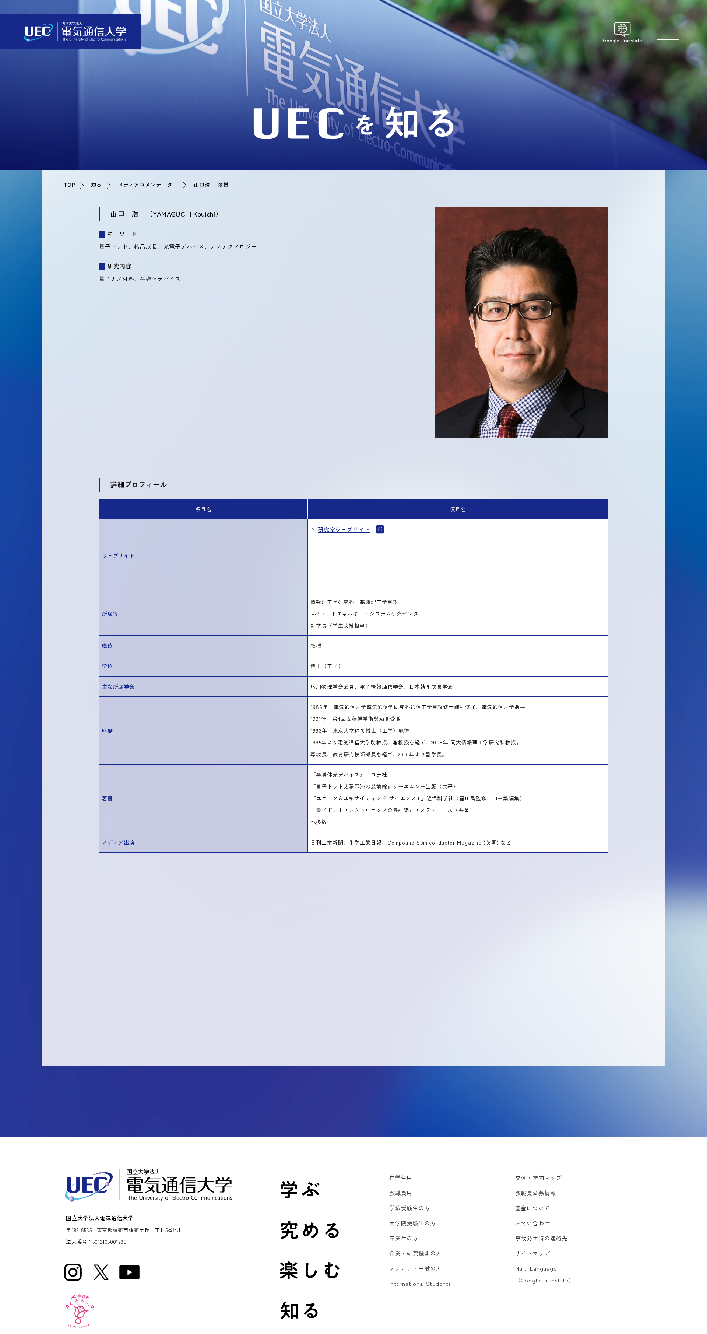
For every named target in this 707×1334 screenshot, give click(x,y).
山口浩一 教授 (211, 184)
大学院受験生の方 (412, 1223)
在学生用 (401, 1178)
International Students (420, 1283)
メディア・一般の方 (415, 1268)
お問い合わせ (532, 1223)
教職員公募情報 (535, 1193)
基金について (532, 1208)
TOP (69, 184)
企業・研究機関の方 (415, 1253)
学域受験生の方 (409, 1208)
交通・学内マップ (538, 1178)
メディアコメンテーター (148, 184)
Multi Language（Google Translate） (544, 1274)
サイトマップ (532, 1253)
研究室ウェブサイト (348, 529)
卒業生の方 (403, 1238)
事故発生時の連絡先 (541, 1238)
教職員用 (401, 1193)
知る (96, 184)
